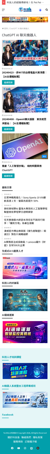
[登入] (40, 11)
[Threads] (38, 448)
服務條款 (18, 441)
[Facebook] (12, 448)
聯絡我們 (26, 437)
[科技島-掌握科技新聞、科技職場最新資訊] (25, 9)
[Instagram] (25, 448)
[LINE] (31, 448)
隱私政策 (38, 437)
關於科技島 (14, 437)
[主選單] (3, 10)
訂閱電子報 (31, 441)
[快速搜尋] (46, 10)
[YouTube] (18, 448)
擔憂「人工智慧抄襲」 (14, 165)
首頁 (6, 28)
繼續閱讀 (8, 82)
